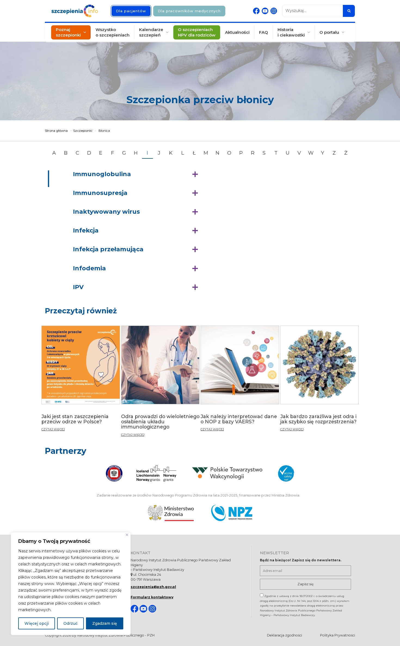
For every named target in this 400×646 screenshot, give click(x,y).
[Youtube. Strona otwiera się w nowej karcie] (265, 11)
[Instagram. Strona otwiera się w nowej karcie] (273, 11)
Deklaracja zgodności (284, 635)
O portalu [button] (329, 32)
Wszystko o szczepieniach (113, 32)
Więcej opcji (36, 623)
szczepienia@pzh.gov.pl (153, 587)
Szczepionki (82, 131)
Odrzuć (70, 623)
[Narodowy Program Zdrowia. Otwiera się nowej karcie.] (231, 513)
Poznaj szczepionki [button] (68, 32)
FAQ (263, 32)
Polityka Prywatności (337, 635)
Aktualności (237, 32)
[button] (137, 174)
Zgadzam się (104, 623)
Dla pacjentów (131, 11)
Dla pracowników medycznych (189, 11)
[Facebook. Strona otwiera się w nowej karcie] (256, 11)
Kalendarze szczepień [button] (151, 32)
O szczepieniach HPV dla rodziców (197, 32)
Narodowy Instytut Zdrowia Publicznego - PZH (116, 635)
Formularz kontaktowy (152, 597)
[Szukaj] (349, 11)
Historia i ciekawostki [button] (291, 32)
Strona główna (56, 131)
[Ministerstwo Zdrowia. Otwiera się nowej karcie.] (170, 513)
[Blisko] (127, 535)
